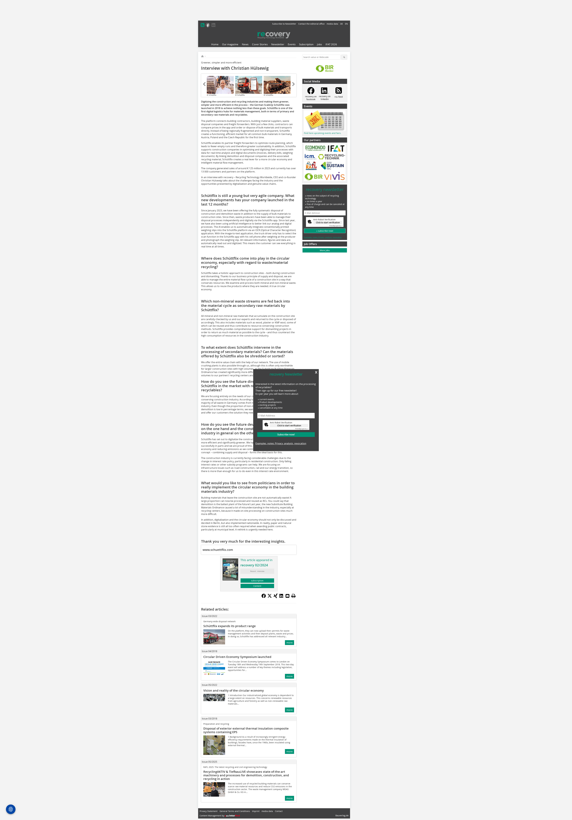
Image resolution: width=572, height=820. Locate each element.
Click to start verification (289, 425)
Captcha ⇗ (301, 429)
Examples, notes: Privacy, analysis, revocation (280, 443)
